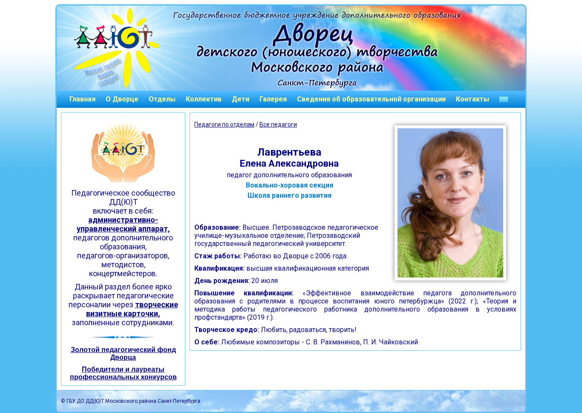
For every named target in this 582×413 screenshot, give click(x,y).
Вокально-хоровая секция (289, 185)
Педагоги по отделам (224, 124)
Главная (82, 99)
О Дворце (122, 99)
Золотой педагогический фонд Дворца (123, 353)
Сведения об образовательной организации (371, 99)
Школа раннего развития (289, 195)
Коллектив (204, 99)
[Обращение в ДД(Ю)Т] (503, 99)
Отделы (162, 99)
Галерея (273, 99)
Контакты (472, 99)
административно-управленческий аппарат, (123, 224)
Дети (240, 99)
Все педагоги (278, 124)
